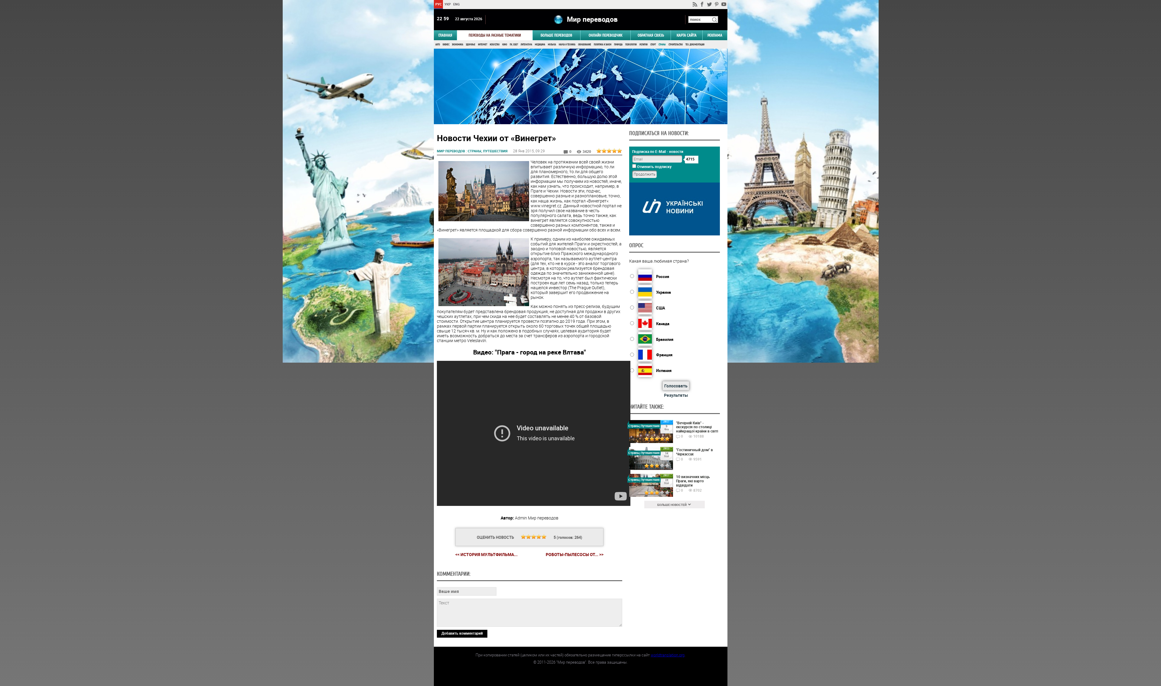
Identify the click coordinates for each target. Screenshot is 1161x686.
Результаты (676, 395)
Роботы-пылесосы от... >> (574, 554)
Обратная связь (651, 35)
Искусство (494, 44)
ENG (456, 4)
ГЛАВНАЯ (445, 35)
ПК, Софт (514, 44)
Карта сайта (687, 35)
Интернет (482, 44)
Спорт (653, 44)
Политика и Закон (602, 44)
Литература (526, 44)
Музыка (552, 44)
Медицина (540, 44)
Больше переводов (556, 35)
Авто (437, 44)
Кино (504, 44)
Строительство (675, 44)
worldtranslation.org (668, 655)
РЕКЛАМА (714, 35)
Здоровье (470, 44)
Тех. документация (694, 44)
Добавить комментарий (462, 633)
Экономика (457, 44)
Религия (643, 44)
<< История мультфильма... (486, 554)
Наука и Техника (567, 44)
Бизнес (446, 44)
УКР (447, 4)
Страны (662, 44)
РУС (438, 4)
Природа (618, 44)
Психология (631, 44)
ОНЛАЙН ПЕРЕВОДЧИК (605, 35)
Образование (584, 44)
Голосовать (676, 386)
